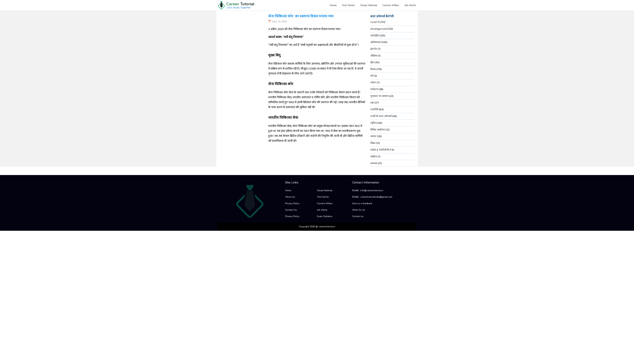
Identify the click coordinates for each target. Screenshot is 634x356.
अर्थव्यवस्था (375, 42)
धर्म (371, 76)
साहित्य (373, 156)
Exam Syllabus (324, 216)
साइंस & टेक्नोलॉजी (379, 150)
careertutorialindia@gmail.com (376, 196)
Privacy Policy (292, 203)
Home (333, 5)
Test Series (348, 5)
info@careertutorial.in (371, 190)
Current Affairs (390, 5)
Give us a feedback (362, 203)
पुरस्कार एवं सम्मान (379, 96)
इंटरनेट (373, 49)
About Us (290, 196)
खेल (372, 62)
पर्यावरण (374, 89)
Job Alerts (410, 5)
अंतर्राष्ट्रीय (374, 35)
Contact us (358, 216)
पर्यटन (373, 82)
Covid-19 (375, 22)
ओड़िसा (373, 56)
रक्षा (372, 103)
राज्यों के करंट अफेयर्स (380, 116)
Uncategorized (378, 29)
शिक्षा (372, 143)
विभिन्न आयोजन (377, 130)
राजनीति (374, 109)
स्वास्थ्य (373, 163)
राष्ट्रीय (373, 123)
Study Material (368, 5)
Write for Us (358, 209)
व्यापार (373, 136)
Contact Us (291, 209)
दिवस (373, 69)
